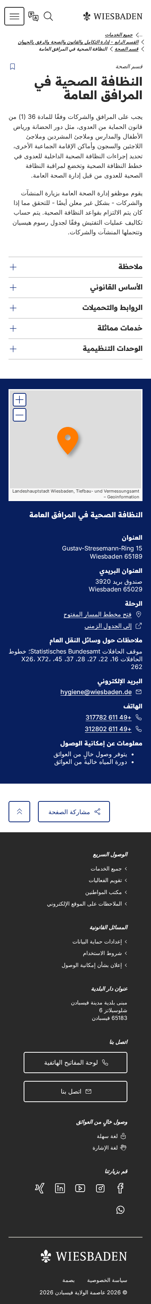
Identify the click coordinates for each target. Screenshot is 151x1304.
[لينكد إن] (60, 1188)
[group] (76, 445)
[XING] (40, 1188)
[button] (76, 267)
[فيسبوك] (120, 1188)
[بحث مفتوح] (48, 16)
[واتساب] (120, 1210)
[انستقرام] (100, 1188)
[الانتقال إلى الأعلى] (20, 811)
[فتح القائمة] (14, 16)
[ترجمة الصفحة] (33, 16)
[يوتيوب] (80, 1188)
